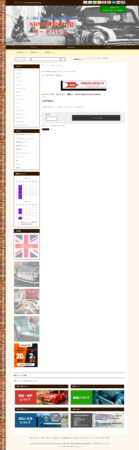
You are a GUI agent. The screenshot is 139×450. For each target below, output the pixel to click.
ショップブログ (96, 438)
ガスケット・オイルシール (23, 153)
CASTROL (19, 149)
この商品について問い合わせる (65, 107)
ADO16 (18, 167)
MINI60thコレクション (22, 142)
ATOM (107, 438)
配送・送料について (47, 438)
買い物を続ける (79, 107)
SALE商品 (105, 58)
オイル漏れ (98, 58)
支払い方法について (35, 438)
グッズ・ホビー (51, 65)
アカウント (34, 47)
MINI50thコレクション (22, 145)
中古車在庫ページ (21, 52)
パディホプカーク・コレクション (25, 138)
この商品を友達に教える (48, 107)
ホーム (43, 65)
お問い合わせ (71, 47)
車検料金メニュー (50, 52)
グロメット (19, 164)
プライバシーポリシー (85, 438)
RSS (103, 438)
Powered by (60, 446)
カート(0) (108, 47)
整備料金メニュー (36, 52)
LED (17, 160)
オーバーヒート (89, 58)
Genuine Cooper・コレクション (24, 134)
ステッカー (60, 65)
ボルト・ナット (20, 156)
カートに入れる (97, 118)
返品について (45, 125)
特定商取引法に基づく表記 (57, 125)
